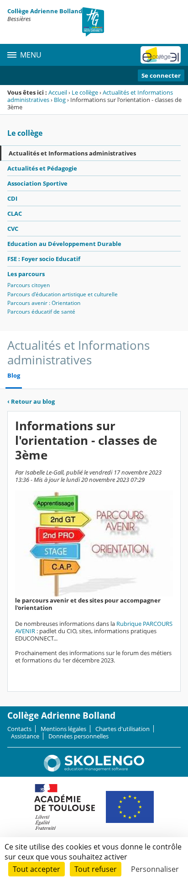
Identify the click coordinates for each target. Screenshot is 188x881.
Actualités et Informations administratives (72, 153)
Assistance (25, 736)
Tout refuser (95, 869)
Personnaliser (155, 869)
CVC (12, 228)
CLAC (14, 213)
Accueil (57, 92)
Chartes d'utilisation (122, 728)
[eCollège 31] (161, 55)
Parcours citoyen (28, 285)
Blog (60, 100)
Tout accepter (36, 869)
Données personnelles (78, 736)
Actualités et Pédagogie (42, 168)
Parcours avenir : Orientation (43, 303)
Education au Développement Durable (64, 244)
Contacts (19, 728)
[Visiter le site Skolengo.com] (94, 769)
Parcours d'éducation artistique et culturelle (62, 294)
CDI (12, 198)
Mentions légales (63, 728)
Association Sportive (37, 183)
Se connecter (161, 75)
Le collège (85, 92)
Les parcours (26, 274)
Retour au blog (31, 401)
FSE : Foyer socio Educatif (43, 259)
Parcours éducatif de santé (41, 311)
